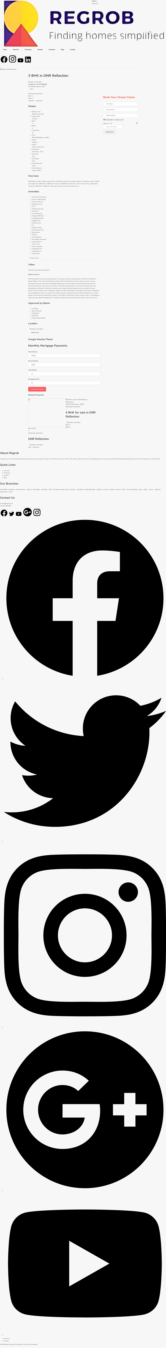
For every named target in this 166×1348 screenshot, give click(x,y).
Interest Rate (32, 370)
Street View (35, 332)
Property (34, 142)
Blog (62, 49)
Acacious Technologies (30, 1344)
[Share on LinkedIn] (31, 91)
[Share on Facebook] (29, 91)
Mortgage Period (33, 379)
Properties (28, 49)
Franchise (52, 49)
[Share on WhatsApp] (33, 91)
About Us (16, 49)
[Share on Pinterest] (32, 91)
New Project (32, 428)
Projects (40, 49)
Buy (72, 402)
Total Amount (32, 352)
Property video (34, 258)
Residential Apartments (35, 94)
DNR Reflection (38, 439)
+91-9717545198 (5, 506)
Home (5, 49)
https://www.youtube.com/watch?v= (39, 270)
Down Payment (33, 361)
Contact (72, 49)
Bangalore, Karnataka (35, 82)
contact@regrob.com (6, 504)
